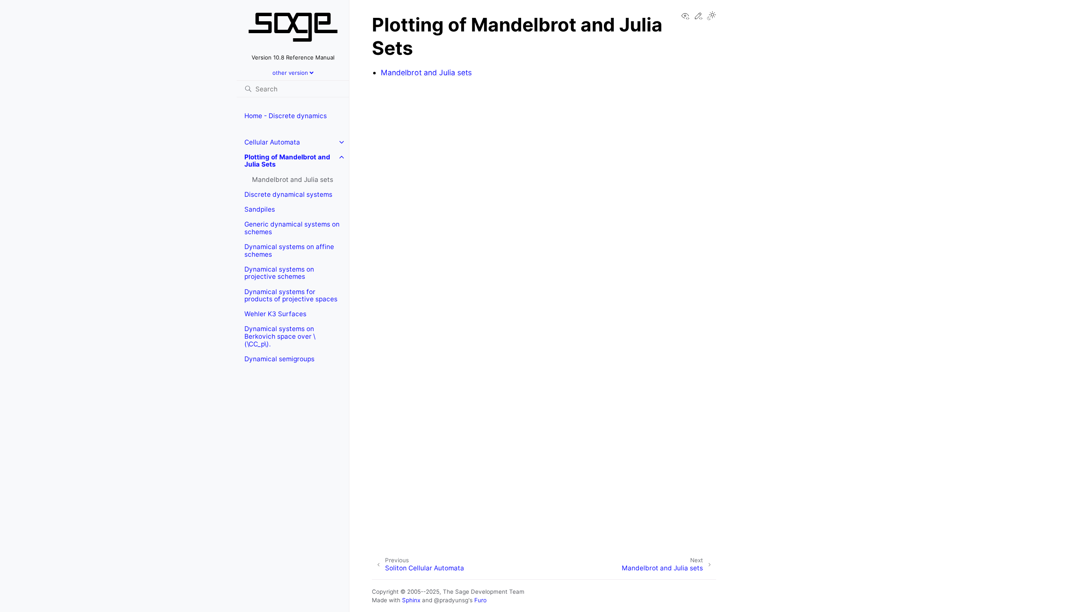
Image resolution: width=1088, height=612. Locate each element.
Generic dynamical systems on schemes (292, 228)
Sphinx (411, 600)
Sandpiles (259, 209)
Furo (480, 600)
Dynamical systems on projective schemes (279, 273)
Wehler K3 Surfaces (275, 314)
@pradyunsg (451, 600)
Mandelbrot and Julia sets (292, 180)
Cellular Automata (272, 142)
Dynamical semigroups (279, 359)
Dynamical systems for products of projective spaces (290, 295)
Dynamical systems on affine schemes (289, 250)
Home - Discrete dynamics (285, 116)
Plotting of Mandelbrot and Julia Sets (287, 161)
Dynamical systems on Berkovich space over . (279, 336)
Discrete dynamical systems (288, 194)
